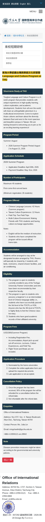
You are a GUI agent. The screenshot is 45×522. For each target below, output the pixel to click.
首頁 (8, 36)
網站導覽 (15, 4)
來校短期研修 (11, 58)
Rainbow (29, 518)
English (23, 4)
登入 (29, 4)
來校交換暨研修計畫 (14, 53)
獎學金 (9, 63)
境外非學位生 (18, 36)
